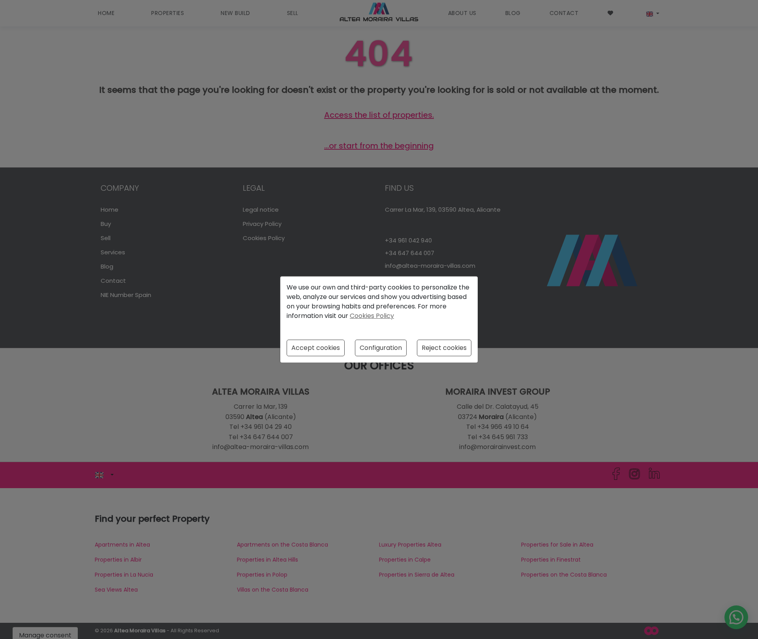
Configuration (381, 347)
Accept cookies (315, 347)
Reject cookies (444, 347)
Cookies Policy (372, 315)
